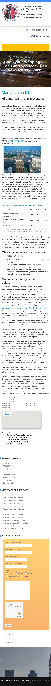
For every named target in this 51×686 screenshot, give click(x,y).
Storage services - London (13, 506)
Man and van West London (13, 529)
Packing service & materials (13, 503)
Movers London (9, 495)
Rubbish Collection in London (14, 509)
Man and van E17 (10, 401)
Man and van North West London (15, 517)
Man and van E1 (31, 406)
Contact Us (9, 642)
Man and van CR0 (10, 397)
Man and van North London (13, 515)
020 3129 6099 (40, 30)
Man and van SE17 (8, 406)
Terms (7, 638)
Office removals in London (13, 500)
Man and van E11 (31, 403)
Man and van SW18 (8, 408)
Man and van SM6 (10, 399)
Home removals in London (13, 498)
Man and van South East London (15, 523)
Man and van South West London (15, 520)
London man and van (10, 348)
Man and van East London (13, 526)
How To (7, 634)
